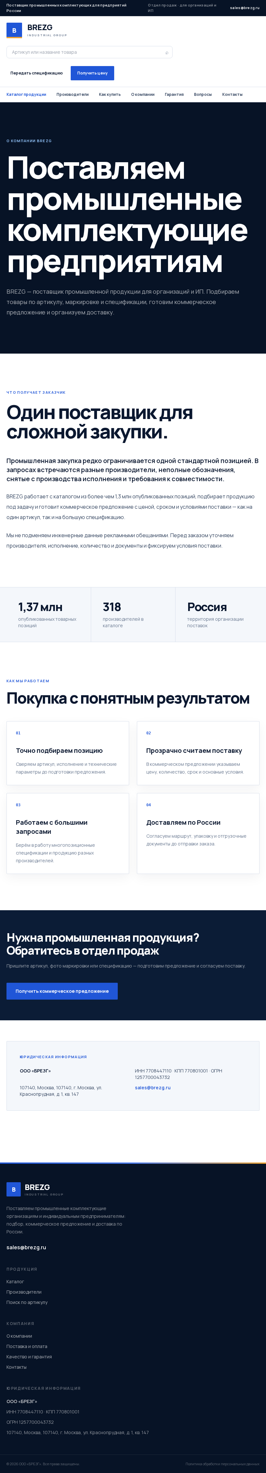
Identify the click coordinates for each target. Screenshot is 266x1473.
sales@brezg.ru (245, 7)
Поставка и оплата (26, 1346)
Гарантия (174, 94)
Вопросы (203, 94)
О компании (142, 94)
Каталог (15, 1281)
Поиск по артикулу (26, 1302)
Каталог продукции (26, 94)
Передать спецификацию (36, 73)
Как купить (110, 94)
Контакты (232, 94)
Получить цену (92, 73)
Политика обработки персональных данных (223, 1463)
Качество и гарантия (29, 1357)
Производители (72, 94)
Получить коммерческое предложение (62, 991)
